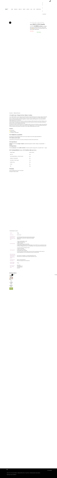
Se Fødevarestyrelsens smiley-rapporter (35, 472)
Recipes (24, 9)
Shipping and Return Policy (21, 472)
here (37, 139)
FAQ (10, 472)
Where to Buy (38, 9)
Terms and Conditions (14, 472)
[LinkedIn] (50, 470)
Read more (11, 288)
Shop (34, 9)
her (41, 136)
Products (15, 9)
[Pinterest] (51, 470)
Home (12, 9)
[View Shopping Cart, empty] (50, 1)
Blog (31, 9)
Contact (28, 9)
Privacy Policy (27, 472)
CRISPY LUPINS (34, 22)
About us (20, 9)
